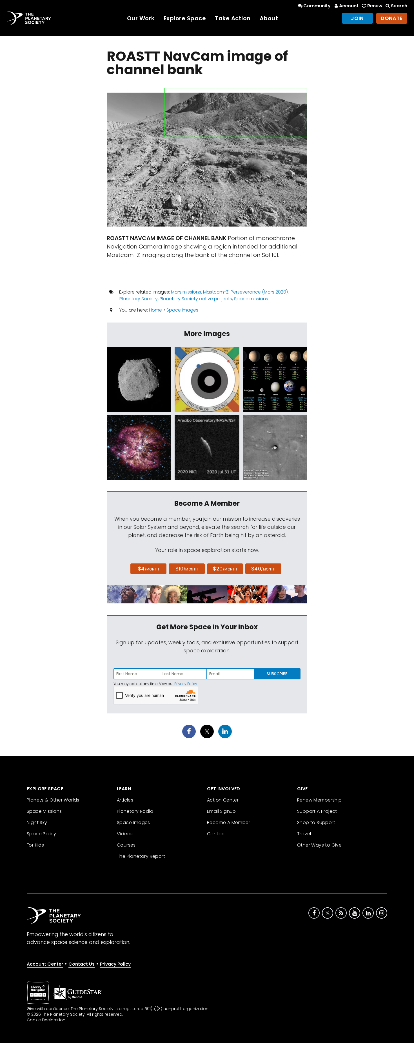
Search (399, 6)
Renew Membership (319, 800)
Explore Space (185, 18)
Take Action (233, 18)
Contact (216, 834)
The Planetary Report (141, 856)
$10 (186, 568)
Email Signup (221, 811)
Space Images (182, 310)
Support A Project (317, 811)
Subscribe (277, 674)
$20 (225, 568)
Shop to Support (316, 822)
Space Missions (44, 811)
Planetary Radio (135, 811)
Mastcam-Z (216, 292)
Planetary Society (138, 299)
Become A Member (228, 822)
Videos (125, 834)
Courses (126, 845)
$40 (263, 568)
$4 (148, 568)
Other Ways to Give (319, 845)
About (269, 18)
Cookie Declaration (46, 1020)
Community (317, 6)
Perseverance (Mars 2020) (259, 292)
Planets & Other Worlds (53, 800)
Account (349, 6)
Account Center (45, 964)
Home (155, 310)
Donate (392, 18)
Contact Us (81, 964)
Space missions (251, 299)
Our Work (141, 18)
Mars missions (186, 292)
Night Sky (37, 822)
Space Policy (41, 834)
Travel (304, 834)
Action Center (223, 800)
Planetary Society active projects (196, 299)
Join (357, 18)
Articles (125, 800)
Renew (374, 6)
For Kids (35, 845)
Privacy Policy (185, 683)
